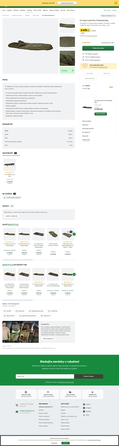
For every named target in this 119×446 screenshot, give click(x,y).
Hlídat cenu (106, 73)
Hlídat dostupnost (90, 78)
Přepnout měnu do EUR (67, 3)
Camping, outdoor (17, 15)
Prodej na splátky (43, 426)
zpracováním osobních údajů (66, 382)
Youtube (88, 404)
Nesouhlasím (54, 443)
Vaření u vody (64, 419)
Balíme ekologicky (45, 419)
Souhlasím (65, 443)
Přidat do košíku (98, 48)
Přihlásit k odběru (89, 376)
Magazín (63, 410)
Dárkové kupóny (65, 426)
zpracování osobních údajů (94, 440)
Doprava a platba (43, 413)
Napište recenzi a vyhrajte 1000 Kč (70, 407)
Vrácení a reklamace (44, 416)
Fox (89, 88)
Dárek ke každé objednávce (46, 422)
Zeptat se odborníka (11, 216)
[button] (74, 234)
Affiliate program (65, 422)
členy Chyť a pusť (92, 36)
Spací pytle (36, 15)
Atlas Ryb (63, 413)
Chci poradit (89, 73)
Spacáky (27, 15)
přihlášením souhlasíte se (59, 382)
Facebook (88, 411)
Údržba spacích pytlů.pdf (13, 197)
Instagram (88, 408)
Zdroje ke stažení (65, 429)
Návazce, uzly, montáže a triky (69, 416)
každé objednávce (95, 60)
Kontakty (41, 410)
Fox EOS (70, 130)
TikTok (87, 415)
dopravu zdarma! (93, 53)
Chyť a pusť (5, 15)
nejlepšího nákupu (95, 57)
